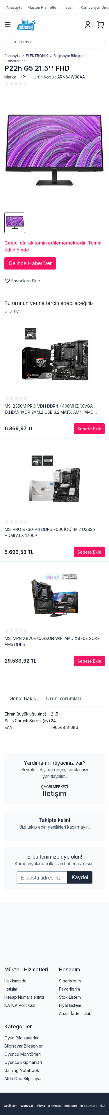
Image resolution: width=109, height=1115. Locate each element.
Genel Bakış (23, 698)
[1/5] (6, 83)
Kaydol (80, 877)
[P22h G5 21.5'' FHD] (54, 150)
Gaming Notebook (21, 1070)
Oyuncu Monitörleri (22, 1054)
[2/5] (9, 83)
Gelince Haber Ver (30, 263)
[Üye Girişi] (87, 25)
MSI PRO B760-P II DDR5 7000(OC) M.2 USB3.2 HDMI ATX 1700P (50, 532)
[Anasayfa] (47, 25)
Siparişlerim (70, 980)
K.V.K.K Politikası (19, 1005)
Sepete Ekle (89, 428)
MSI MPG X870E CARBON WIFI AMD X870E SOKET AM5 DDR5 (54, 641)
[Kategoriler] (8, 24)
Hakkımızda (15, 980)
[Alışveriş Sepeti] (100, 25)
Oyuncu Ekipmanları (23, 1062)
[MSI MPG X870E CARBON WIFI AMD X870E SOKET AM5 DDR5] (55, 595)
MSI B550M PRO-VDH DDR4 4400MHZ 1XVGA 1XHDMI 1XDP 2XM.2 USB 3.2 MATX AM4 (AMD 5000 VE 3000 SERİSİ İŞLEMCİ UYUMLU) (49, 409)
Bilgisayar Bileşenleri (24, 1045)
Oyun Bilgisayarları (22, 1037)
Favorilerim (69, 988)
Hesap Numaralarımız (24, 997)
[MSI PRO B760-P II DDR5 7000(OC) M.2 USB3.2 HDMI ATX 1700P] (55, 479)
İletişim (54, 793)
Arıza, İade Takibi (75, 1013)
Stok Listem (70, 997)
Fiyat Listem (70, 1005)
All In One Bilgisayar (23, 1078)
